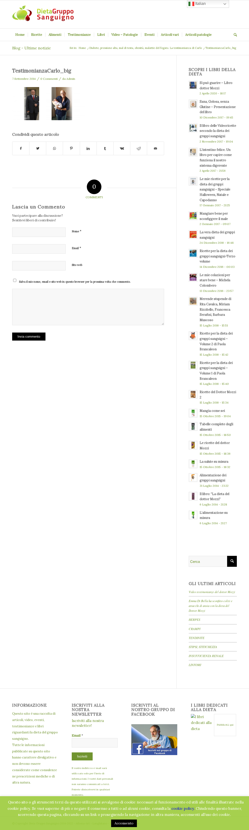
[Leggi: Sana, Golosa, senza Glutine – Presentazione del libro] (193, 103)
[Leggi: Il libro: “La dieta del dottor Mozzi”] (193, 496)
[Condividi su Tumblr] (105, 148)
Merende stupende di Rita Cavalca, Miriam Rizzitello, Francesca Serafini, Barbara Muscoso (215, 309)
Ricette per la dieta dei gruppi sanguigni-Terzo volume (217, 256)
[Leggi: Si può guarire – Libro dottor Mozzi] (193, 85)
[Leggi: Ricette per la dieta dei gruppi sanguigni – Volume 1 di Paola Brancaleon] (193, 365)
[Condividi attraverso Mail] (155, 148)
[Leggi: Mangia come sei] (193, 413)
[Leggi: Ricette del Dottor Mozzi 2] (193, 394)
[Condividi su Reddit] (138, 148)
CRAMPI (194, 629)
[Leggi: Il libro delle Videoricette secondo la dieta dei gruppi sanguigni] (193, 128)
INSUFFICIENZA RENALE (206, 656)
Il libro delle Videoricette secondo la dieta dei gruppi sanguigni (218, 131)
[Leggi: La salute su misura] (193, 464)
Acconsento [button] (124, 823)
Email (76, 248)
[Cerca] (234, 35)
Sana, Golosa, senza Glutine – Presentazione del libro (218, 106)
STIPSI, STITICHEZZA (203, 647)
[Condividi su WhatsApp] (54, 148)
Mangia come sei (212, 411)
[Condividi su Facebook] (20, 148)
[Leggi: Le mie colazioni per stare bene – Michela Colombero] (193, 277)
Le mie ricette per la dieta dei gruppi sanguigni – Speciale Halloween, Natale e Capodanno (215, 189)
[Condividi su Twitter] (37, 148)
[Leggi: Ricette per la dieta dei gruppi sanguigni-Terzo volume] (193, 253)
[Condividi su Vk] (122, 148)
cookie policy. (183, 808)
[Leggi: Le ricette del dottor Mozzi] (193, 445)
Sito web (77, 265)
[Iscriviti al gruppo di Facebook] (154, 753)
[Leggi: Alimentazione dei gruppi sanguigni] (193, 477)
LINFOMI (195, 665)
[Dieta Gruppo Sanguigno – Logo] (43, 14)
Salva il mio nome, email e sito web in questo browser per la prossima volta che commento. (75, 281)
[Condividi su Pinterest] (71, 148)
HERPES (194, 619)
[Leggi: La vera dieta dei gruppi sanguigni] (193, 234)
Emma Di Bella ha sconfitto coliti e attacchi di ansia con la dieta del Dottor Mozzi (210, 606)
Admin (70, 79)
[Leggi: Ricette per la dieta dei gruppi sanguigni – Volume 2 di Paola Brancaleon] (193, 335)
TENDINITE (197, 638)
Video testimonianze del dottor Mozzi (212, 592)
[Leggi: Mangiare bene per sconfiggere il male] (193, 215)
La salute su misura (214, 461)
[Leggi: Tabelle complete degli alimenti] (193, 426)
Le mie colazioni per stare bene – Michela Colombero (215, 280)
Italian (200, 3)
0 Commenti (49, 79)
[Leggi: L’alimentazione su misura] (193, 515)
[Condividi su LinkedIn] (88, 148)
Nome (76, 231)
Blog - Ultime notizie (31, 47)
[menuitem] (20, 35)
